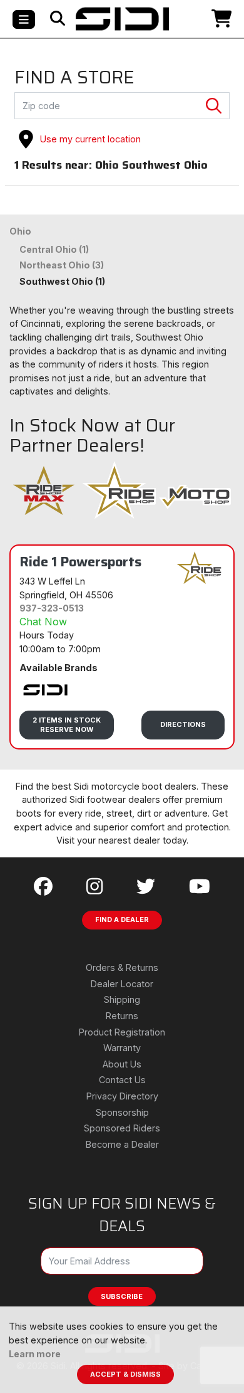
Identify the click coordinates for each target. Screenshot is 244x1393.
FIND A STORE (74, 78)
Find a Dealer (122, 919)
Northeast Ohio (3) (61, 265)
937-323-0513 (51, 608)
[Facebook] (43, 886)
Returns (122, 1015)
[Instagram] (94, 886)
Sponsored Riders (122, 1128)
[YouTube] (199, 886)
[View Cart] (204, 19)
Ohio (20, 231)
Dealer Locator (122, 983)
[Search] (57, 18)
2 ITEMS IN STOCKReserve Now (67, 725)
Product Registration (122, 1032)
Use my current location (90, 139)
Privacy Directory (122, 1096)
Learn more (35, 1353)
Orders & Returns (122, 967)
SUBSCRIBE (122, 1296)
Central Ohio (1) (54, 249)
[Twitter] (145, 886)
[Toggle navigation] (24, 19)
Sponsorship (122, 1112)
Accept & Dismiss (125, 1374)
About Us (122, 1064)
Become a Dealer (122, 1144)
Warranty (122, 1047)
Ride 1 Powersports (80, 561)
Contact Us (122, 1079)
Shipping (122, 999)
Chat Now (43, 622)
